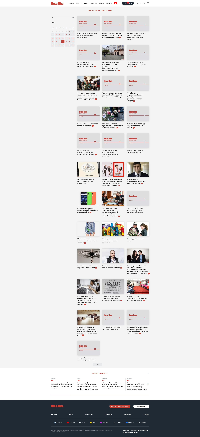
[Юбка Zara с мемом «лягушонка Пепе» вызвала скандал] (88, 233)
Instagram (106, 422)
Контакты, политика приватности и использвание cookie (135, 431)
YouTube (72, 422)
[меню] (148, 3)
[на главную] (57, 3)
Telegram (59, 422)
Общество (93, 3)
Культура (109, 3)
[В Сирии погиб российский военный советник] (88, 117)
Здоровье (53, 378)
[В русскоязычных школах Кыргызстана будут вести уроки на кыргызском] (113, 28)
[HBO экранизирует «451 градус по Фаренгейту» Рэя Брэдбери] (138, 58)
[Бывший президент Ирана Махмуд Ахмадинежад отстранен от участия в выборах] (138, 28)
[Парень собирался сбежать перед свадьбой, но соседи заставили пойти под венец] (113, 292)
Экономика (85, 3)
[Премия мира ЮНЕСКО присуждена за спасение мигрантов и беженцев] (138, 204)
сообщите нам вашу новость (119, 406)
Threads (143, 422)
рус (144, 3)
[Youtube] (115, 3)
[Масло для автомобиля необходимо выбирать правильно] (113, 233)
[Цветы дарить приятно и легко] (138, 233)
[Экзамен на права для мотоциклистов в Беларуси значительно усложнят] (113, 145)
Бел (138, 3)
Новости (71, 3)
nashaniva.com (54, 431)
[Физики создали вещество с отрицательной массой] (88, 261)
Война (78, 3)
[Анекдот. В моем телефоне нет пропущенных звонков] (88, 351)
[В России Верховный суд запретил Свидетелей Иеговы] (138, 117)
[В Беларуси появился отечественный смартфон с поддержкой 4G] (88, 204)
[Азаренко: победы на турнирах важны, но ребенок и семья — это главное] (138, 292)
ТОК (94, 422)
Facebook (131, 422)
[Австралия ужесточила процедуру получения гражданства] (88, 174)
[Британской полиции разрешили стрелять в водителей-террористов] (88, 145)
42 (128, 380)
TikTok (83, 422)
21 (52, 380)
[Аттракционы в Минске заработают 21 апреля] (138, 145)
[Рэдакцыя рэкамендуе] (148, 373)
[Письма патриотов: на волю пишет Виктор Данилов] (113, 261)
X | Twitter (118, 422)
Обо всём (101, 3)
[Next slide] (148, 384)
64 (103, 380)
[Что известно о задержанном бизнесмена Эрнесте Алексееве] (138, 174)
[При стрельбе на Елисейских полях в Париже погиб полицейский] (88, 28)
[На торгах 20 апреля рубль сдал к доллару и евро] (113, 323)
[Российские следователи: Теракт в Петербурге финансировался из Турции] (138, 89)
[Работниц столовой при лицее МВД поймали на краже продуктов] (113, 117)
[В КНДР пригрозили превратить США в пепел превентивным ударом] (88, 58)
